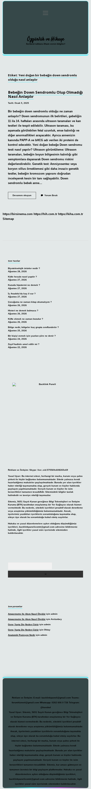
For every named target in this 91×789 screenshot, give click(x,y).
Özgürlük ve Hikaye (45, 39)
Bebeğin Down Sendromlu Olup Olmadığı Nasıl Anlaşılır (45, 94)
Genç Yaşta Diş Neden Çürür (23, 624)
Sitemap (8, 218)
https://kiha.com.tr (70, 214)
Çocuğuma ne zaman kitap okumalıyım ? (30, 302)
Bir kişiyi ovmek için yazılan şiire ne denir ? (32, 336)
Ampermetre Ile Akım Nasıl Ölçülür (27, 614)
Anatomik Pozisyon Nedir (21, 635)
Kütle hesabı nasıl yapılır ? (22, 276)
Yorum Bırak (51, 195)
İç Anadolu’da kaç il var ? (22, 293)
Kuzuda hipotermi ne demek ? (24, 285)
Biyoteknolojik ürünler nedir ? (24, 268)
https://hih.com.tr (45, 214)
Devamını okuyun (24, 196)
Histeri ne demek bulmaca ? (23, 310)
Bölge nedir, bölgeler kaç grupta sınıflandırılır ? (33, 327)
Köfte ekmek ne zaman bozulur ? (25, 319)
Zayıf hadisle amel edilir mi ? (23, 344)
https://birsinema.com (18, 214)
